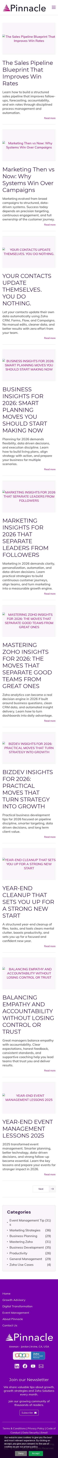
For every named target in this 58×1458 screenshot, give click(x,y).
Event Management (15, 1312)
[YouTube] (33, 1366)
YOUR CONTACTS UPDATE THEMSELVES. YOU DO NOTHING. (26, 290)
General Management (26, 1259)
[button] (44, 1189)
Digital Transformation (17, 1306)
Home (6, 1293)
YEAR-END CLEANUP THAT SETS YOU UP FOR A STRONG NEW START (28, 902)
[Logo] (24, 7)
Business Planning (23, 1236)
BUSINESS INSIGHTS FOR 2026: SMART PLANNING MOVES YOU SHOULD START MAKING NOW (24, 410)
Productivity (18, 1253)
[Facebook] (25, 1366)
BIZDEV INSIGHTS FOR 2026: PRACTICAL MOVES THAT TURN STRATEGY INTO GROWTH (27, 789)
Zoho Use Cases (22, 1265)
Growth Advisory (13, 1300)
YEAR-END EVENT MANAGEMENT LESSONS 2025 (27, 1128)
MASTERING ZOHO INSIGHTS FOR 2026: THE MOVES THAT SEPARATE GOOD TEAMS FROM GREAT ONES (27, 665)
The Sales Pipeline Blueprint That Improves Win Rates (27, 73)
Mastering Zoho (21, 1242)
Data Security (30, 1432)
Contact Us (9, 1325)
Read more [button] (50, 118)
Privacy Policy (36, 1428)
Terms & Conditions (14, 1428)
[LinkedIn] (17, 1366)
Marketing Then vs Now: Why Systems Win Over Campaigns (28, 179)
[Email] (41, 1366)
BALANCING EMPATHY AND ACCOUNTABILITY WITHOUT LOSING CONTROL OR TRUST (28, 1014)
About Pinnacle (12, 1319)
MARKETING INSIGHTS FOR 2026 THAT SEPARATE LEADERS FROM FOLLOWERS (25, 537)
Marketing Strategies (25, 1230)
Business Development (27, 1247)
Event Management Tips (27, 1222)
